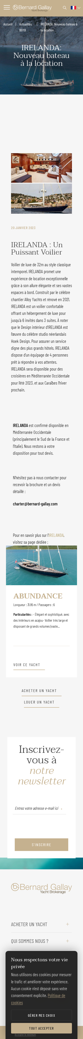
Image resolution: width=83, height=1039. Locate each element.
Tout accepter (41, 1028)
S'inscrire (41, 844)
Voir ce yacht (26, 664)
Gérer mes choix (41, 1015)
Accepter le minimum (25, 1034)
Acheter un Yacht (39, 690)
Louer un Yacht (39, 702)
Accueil (7, 24)
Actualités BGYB (25, 27)
